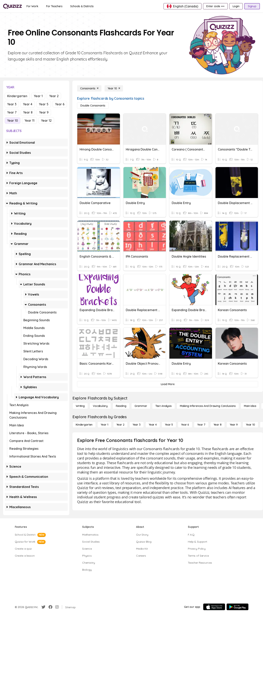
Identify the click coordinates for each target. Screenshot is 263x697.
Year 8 (28, 112)
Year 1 (38, 96)
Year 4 (27, 104)
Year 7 (12, 112)
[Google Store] (237, 607)
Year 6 (59, 104)
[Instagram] (57, 607)
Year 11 (29, 120)
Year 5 (43, 104)
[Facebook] (50, 607)
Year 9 (43, 112)
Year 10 (12, 120)
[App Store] (214, 607)
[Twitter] (43, 607)
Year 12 (46, 120)
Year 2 (54, 96)
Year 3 (11, 104)
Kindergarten (17, 96)
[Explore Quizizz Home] (12, 6)
